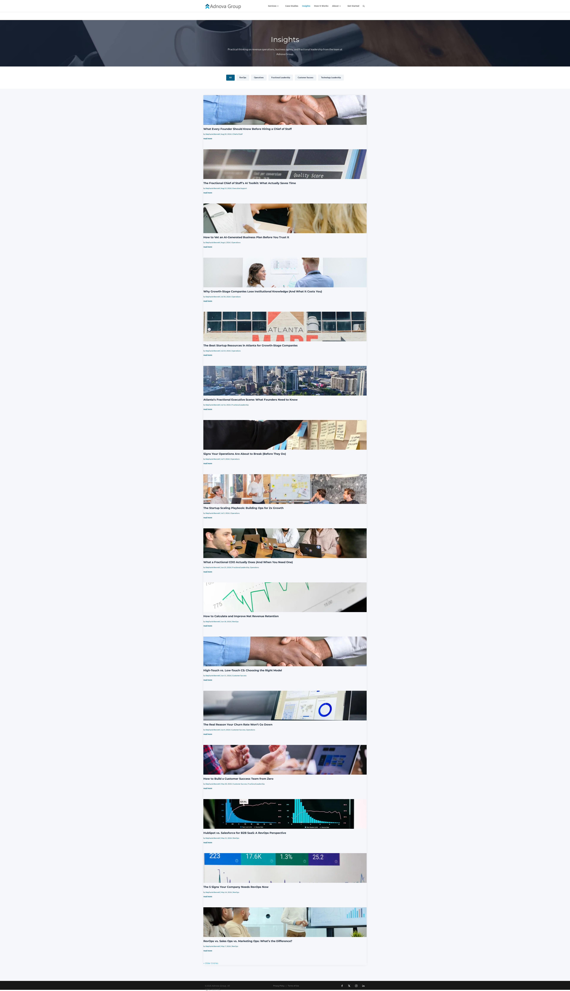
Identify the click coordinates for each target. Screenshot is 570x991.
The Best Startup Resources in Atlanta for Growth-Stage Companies (250, 345)
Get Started (353, 6)
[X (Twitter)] (349, 986)
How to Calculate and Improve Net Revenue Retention (241, 616)
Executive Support (240, 188)
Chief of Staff (238, 134)
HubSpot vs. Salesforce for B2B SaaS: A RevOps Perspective (244, 833)
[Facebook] (342, 986)
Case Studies (291, 6)
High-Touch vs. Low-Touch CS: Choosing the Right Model (242, 670)
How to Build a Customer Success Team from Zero (238, 778)
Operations (259, 77)
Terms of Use (293, 985)
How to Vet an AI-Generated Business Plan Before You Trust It (246, 237)
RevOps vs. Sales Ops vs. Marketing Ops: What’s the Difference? (247, 941)
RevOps (242, 77)
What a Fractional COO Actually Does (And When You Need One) (248, 562)
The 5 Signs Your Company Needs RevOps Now (236, 887)
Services (272, 6)
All (230, 77)
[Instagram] (356, 986)
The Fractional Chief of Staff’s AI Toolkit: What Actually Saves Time (249, 183)
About (335, 6)
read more (207, 138)
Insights (306, 6)
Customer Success (305, 77)
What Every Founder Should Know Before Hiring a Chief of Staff (247, 129)
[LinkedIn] (363, 986)
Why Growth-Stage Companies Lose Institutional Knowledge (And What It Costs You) (262, 291)
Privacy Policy (278, 985)
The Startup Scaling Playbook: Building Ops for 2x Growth (243, 508)
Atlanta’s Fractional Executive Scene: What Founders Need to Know (250, 399)
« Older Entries (210, 963)
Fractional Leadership (280, 77)
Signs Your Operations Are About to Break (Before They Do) (244, 454)
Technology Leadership (331, 77)
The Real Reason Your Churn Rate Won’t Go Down (237, 724)
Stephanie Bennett (213, 134)
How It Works (321, 6)
